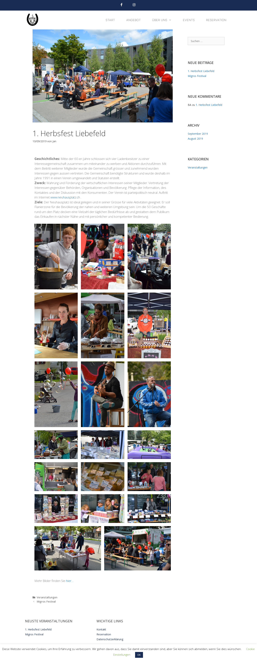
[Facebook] (121, 5)
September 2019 (198, 133)
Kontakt (101, 629)
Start (110, 20)
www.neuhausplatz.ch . (65, 197)
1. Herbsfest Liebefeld (201, 71)
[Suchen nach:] (206, 41)
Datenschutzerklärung (110, 639)
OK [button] (139, 654)
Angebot (133, 20)
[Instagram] (134, 5)
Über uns (159, 20)
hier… (69, 581)
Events (189, 20)
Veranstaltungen (47, 597)
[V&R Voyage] (33, 20)
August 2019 (195, 138)
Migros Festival (46, 601)
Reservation (216, 20)
